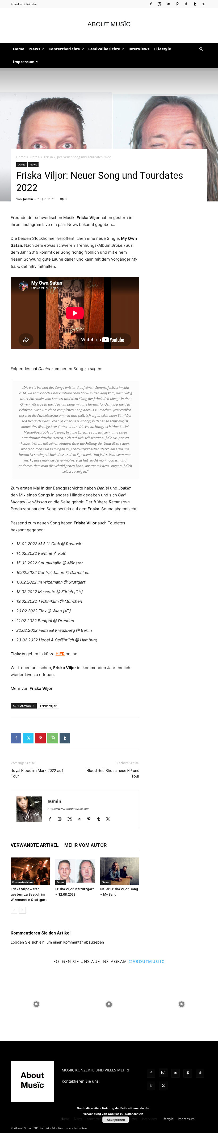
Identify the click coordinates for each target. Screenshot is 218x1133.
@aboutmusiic (147, 961)
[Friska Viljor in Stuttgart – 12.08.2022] (74, 870)
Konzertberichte (64, 48)
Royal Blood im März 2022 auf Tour (37, 773)
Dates (34, 157)
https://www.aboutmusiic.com (69, 809)
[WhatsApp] (52, 738)
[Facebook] (151, 4)
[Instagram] (160, 4)
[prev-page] (14, 910)
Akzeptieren (116, 1119)
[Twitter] (203, 4)
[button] (201, 49)
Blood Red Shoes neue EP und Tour (113, 773)
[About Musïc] (109, 26)
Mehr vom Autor (85, 845)
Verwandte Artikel (35, 845)
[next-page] (22, 910)
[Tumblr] (195, 4)
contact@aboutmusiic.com (85, 1086)
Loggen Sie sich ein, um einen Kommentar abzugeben (57, 942)
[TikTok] (186, 4)
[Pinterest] (177, 4)
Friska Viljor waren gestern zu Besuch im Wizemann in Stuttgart (29, 894)
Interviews (138, 48)
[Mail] (168, 4)
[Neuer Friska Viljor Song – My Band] (119, 870)
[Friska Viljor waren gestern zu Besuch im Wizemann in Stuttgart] (30, 870)
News (34, 48)
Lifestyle (162, 48)
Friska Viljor (48, 706)
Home (18, 48)
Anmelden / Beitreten (24, 4)
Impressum (24, 61)
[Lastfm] (71, 819)
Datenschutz (134, 1114)
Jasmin (28, 199)
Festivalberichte (104, 48)
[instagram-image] (36, 1004)
